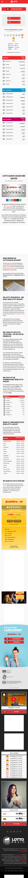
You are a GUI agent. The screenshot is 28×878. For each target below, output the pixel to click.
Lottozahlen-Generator (20, 314)
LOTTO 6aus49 (8, 206)
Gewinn (9, 218)
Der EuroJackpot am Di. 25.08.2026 (16, 756)
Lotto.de (5, 485)
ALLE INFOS (10, 520)
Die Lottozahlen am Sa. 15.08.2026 (16, 766)
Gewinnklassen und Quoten (13, 52)
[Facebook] (7, 831)
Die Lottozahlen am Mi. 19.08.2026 (16, 762)
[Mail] (14, 831)
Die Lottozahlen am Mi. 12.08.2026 (16, 770)
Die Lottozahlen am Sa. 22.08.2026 (16, 758)
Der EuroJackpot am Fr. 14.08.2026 (16, 768)
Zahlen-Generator (17, 854)
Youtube (8, 266)
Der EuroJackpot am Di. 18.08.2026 (16, 764)
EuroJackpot (22, 850)
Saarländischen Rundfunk (11, 268)
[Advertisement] (14, 159)
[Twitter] (20, 831)
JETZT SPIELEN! (17, 520)
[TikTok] (17, 831)
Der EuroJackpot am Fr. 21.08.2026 (16, 760)
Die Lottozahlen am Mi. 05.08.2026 (16, 775)
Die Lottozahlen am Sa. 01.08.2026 (16, 777)
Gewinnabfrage (23, 860)
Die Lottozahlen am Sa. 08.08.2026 (16, 772)
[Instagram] (11, 831)
